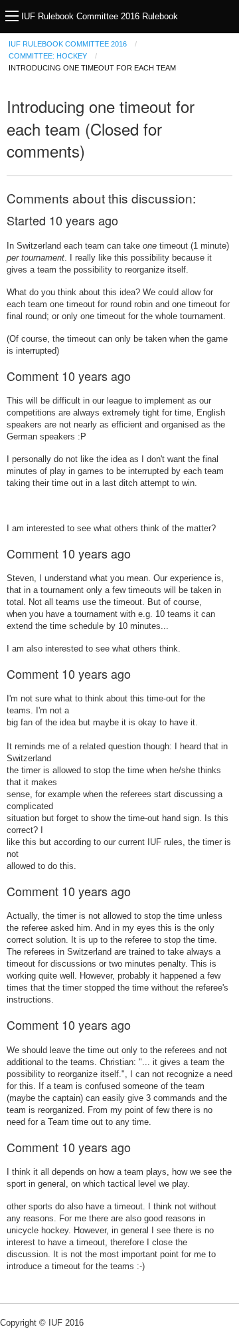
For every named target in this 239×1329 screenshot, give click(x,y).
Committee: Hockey (48, 56)
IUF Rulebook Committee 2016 (68, 44)
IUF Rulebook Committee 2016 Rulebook (99, 16)
